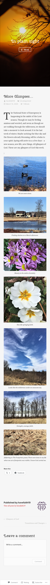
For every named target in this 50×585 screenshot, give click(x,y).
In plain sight (25, 41)
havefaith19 (10, 101)
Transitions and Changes (35, 523)
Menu (26, 49)
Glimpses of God (11, 519)
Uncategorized (25, 101)
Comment (38, 561)
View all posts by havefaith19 (14, 506)
